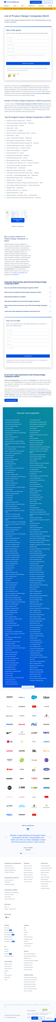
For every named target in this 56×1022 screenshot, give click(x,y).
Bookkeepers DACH (10, 455)
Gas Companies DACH (35, 495)
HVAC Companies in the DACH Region (39, 531)
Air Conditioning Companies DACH (13, 424)
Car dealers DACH (9, 472)
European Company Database (31, 960)
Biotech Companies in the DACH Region (14, 451)
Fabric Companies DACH (36, 459)
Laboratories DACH (9, 565)
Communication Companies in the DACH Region (15, 511)
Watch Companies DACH (35, 663)
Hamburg (45, 104)
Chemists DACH (9, 489)
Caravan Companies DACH (11, 478)
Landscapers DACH (9, 568)
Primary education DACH (11, 682)
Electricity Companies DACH (36, 440)
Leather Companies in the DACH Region (14, 574)
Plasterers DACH (9, 673)
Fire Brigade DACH (34, 469)
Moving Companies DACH (11, 612)
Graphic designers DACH (36, 503)
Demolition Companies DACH (12, 546)
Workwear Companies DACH (36, 680)
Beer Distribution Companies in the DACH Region (15, 444)
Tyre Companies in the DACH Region (38, 657)
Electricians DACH (34, 438)
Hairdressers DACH (34, 507)
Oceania (6, 970)
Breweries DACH (9, 457)
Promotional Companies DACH (37, 561)
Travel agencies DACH (35, 653)
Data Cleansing (44, 879)
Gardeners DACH (34, 493)
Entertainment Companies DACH (37, 454)
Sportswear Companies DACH (37, 614)
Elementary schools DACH (36, 444)
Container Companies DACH (12, 529)
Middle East (7, 977)
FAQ (25, 928)
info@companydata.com (10, 870)
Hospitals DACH (33, 525)
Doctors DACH (33, 428)
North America (7, 966)
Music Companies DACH (11, 616)
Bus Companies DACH (10, 463)
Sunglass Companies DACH (36, 625)
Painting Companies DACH (11, 652)
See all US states (28, 991)
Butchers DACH (9, 466)
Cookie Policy (9, 362)
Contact (26, 932)
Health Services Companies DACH (38, 512)
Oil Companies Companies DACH (13, 637)
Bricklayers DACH (9, 461)
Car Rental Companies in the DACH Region (15, 476)
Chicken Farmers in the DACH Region (14, 491)
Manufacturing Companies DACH (13, 597)
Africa (5, 979)
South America (8, 975)
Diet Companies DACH (35, 420)
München (34, 107)
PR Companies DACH (10, 679)
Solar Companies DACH (35, 610)
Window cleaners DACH (35, 674)
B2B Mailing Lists (28, 965)
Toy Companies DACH (35, 644)
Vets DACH (32, 659)
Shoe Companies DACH (35, 606)
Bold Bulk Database (9, 932)
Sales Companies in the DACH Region (39, 595)
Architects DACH (9, 428)
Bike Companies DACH (10, 449)
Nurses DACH (8, 629)
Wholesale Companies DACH (37, 672)
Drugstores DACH (34, 432)
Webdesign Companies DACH (37, 665)
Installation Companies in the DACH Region (40, 544)
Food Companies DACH (35, 478)
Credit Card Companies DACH (12, 538)
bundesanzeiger (37, 93)
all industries (15, 274)
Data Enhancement (45, 870)
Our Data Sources (28, 937)
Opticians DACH (9, 639)
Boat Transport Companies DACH (13, 453)
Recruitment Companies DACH (37, 576)
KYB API (6, 953)
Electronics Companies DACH (37, 442)
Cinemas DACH (8, 500)
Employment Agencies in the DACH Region (40, 447)
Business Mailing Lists (46, 881)
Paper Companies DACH (11, 654)
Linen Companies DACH (11, 585)
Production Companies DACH (37, 557)
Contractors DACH (9, 531)
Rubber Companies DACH (36, 591)
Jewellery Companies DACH (12, 559)
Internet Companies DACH (36, 553)
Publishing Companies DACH (37, 565)
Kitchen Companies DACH (11, 563)
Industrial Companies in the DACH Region (40, 540)
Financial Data (44, 886)
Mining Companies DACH (11, 610)
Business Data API (45, 877)
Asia (5, 973)
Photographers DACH (10, 667)
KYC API (6, 951)
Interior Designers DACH (36, 551)
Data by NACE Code (28, 877)
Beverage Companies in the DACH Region (15, 447)
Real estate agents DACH (36, 570)
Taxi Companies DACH (35, 629)
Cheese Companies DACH (11, 483)
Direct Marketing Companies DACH (38, 424)
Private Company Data (46, 868)
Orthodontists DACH (10, 643)
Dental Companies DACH (11, 549)
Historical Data (44, 883)
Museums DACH (9, 614)
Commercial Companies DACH (12, 508)
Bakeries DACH (8, 434)
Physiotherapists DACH (10, 669)
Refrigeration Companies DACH (37, 580)
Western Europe (8, 964)
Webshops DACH (34, 667)
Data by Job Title (28, 865)
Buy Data (41, 5)
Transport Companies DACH (36, 650)
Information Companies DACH (37, 542)
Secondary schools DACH (36, 597)
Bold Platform (7, 934)
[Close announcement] (54, 9)
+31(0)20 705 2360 (9, 872)
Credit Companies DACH (11, 540)
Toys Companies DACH (35, 646)
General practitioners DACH (36, 497)
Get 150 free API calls (47, 8)
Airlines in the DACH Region (12, 426)
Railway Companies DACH (36, 568)
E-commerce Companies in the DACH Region (39, 435)
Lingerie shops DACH (10, 587)
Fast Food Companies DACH (36, 465)
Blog (25, 930)
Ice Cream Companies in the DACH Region (40, 536)
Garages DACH (33, 488)
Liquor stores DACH (10, 589)
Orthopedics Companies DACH (12, 645)
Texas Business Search (29, 982)
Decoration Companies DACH (12, 544)
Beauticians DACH (9, 439)
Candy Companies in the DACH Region (14, 468)
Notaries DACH (8, 627)
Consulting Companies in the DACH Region (15, 522)
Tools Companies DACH (35, 640)
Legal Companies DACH (11, 576)
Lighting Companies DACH (11, 582)
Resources (31, 5)
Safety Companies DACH (36, 593)
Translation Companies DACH (37, 648)
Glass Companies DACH (35, 499)
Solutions (6, 5)
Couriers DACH (8, 536)
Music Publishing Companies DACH (13, 619)
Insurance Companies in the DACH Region (40, 549)
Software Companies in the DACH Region (40, 608)
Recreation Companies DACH (37, 574)
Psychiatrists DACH (34, 563)
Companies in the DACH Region (12, 514)
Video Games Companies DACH (37, 661)
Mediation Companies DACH (12, 608)
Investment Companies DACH (12, 557)
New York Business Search (30, 988)
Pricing (50, 5)
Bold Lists (6, 928)
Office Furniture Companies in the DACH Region (15, 634)
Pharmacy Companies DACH (12, 662)
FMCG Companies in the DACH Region (39, 476)
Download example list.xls (17, 220)
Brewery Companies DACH (11, 459)
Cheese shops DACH (10, 485)
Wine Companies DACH (35, 676)
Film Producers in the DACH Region (38, 467)
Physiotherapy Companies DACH (13, 671)
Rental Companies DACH (36, 582)
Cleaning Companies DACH (11, 502)
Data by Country (28, 868)
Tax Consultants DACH (35, 627)
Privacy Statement (28, 943)
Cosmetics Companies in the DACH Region (15, 534)
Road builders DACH (34, 587)
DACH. (6, 87)
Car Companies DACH (10, 470)
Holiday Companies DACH (36, 517)
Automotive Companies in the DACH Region (15, 432)
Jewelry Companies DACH (11, 561)
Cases (25, 934)
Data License (44, 874)
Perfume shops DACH (10, 656)
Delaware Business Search (30, 979)
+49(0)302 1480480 (9, 884)
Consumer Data (27, 881)
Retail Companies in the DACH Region (39, 585)
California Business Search (30, 977)
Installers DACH (33, 546)
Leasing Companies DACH (11, 572)
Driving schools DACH (35, 430)
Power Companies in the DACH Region (14, 677)
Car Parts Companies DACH (11, 474)
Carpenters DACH (9, 480)
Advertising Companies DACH (12, 420)
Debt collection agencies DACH (12, 542)
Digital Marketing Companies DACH (38, 422)
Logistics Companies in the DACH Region (15, 593)
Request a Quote (28, 969)
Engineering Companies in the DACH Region (38, 452)
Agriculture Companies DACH (12, 422)
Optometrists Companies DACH (12, 641)
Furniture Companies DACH (36, 486)
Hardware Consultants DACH (37, 509)
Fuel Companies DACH (35, 484)
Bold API (6, 930)
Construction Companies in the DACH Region (14, 519)
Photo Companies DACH (11, 665)
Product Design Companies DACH (38, 555)
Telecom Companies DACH (36, 633)
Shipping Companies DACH (36, 604)
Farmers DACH (33, 461)
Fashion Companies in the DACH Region (39, 463)
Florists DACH (33, 473)
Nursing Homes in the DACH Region (13, 631)
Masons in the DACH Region (12, 604)
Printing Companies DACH (11, 684)
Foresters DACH (33, 482)
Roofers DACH (33, 589)
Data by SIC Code (28, 874)
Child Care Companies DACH (12, 493)
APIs (22, 5)
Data (15, 5)
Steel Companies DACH (35, 616)
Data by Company (28, 879)
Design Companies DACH (11, 551)
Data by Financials (28, 872)
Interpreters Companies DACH (12, 555)
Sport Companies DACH (35, 612)
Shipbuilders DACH (34, 602)
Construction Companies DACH (12, 516)
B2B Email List (27, 958)
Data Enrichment (45, 872)
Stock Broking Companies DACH (37, 619)
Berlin (6, 107)
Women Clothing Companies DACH (38, 678)
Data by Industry (28, 870)
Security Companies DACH (36, 599)
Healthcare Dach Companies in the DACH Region (40, 515)
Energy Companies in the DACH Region (39, 449)
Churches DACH (9, 497)
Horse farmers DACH (35, 523)
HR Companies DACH (35, 529)
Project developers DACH (36, 559)
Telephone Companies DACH (37, 636)
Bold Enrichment (8, 937)
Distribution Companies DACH (37, 426)
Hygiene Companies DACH (36, 534)
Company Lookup (28, 939)
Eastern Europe (8, 968)
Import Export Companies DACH (37, 538)
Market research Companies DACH (13, 599)
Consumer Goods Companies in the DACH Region (15, 524)
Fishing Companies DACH (36, 471)
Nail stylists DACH (9, 621)
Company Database (45, 865)
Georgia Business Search (30, 984)
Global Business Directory (30, 956)
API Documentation (9, 956)
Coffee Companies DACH (11, 506)
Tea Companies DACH (35, 631)
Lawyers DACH (8, 570)
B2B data (34, 393)
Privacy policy (40, 68)
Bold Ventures (7, 941)
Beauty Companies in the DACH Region (14, 441)
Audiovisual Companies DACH (12, 430)
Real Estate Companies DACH (37, 572)
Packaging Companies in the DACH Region (15, 648)
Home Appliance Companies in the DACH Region (39, 520)
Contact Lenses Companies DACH (13, 527)
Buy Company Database (29, 953)
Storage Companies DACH (36, 621)
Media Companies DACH (11, 606)
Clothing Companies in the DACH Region (15, 504)
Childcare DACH (9, 495)
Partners (26, 941)
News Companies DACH (11, 623)
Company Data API (45, 888)
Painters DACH (8, 650)
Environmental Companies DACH (37, 456)
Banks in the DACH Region (11, 437)
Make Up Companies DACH (11, 595)
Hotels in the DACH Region (36, 527)
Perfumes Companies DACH (12, 658)
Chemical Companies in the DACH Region (15, 487)
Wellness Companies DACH (36, 669)
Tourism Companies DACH (36, 642)
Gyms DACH (33, 505)
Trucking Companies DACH (36, 655)
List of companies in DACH (11, 591)
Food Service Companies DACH (37, 480)
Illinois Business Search (29, 986)
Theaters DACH (33, 638)
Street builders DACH (35, 623)
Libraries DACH (8, 578)
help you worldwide (19, 272)
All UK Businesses (28, 962)
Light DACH (8, 580)
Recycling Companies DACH (36, 578)
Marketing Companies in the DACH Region (15, 602)
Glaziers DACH (33, 501)
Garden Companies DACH (36, 490)
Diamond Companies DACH (11, 553)
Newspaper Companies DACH (12, 625)
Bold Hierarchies (8, 939)
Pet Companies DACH (10, 660)
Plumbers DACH (9, 675)
